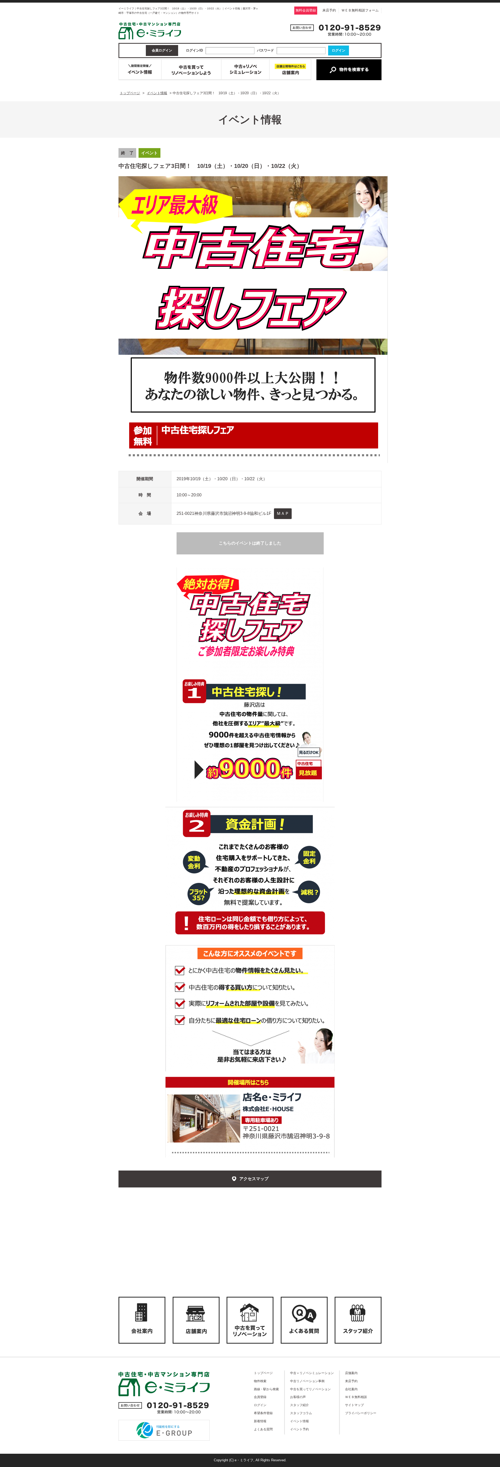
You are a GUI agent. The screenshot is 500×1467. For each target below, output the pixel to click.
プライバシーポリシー (360, 1413)
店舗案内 (351, 1373)
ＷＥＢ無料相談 (356, 1397)
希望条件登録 (263, 1413)
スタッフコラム (301, 1413)
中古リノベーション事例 (307, 1381)
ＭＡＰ (283, 513)
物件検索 (260, 1381)
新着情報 (260, 1421)
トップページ (263, 1373)
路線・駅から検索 (266, 1389)
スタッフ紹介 (299, 1405)
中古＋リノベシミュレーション (312, 1373)
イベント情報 (299, 1421)
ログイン (260, 1405)
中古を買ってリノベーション (310, 1389)
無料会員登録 (306, 10)
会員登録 (260, 1397)
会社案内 (351, 1389)
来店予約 (329, 10)
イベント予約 (299, 1429)
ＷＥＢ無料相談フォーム (360, 10)
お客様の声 (298, 1397)
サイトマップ (354, 1405)
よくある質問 (263, 1429)
